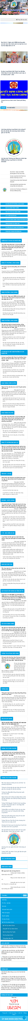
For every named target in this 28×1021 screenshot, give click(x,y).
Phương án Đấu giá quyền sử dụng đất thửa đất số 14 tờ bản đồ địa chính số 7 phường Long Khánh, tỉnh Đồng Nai (14, 613)
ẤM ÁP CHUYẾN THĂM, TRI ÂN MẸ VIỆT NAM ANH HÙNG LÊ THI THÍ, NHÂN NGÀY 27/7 (14, 726)
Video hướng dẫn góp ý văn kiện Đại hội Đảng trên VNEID (13, 902)
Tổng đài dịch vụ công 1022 (12, 223)
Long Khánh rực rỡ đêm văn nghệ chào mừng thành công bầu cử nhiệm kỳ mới (13, 493)
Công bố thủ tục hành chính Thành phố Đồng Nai (13, 101)
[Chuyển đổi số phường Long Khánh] (3, 204)
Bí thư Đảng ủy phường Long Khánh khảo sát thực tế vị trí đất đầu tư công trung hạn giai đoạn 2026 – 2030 (14, 285)
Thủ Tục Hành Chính (8, 949)
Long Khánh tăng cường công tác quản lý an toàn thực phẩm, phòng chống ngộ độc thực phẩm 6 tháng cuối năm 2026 (14, 769)
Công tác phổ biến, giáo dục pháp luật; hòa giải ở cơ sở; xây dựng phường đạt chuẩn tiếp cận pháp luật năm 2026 (14, 678)
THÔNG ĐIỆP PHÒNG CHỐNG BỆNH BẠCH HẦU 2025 (13, 888)
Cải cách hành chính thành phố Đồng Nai (16, 219)
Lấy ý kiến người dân (10, 215)
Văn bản (4, 921)
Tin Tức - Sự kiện (6, 917)
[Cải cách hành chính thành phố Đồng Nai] (3, 219)
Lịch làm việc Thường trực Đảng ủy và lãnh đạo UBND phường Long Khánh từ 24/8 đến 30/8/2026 (14, 159)
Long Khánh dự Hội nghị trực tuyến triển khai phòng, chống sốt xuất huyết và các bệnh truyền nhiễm (13, 538)
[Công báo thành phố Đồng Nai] (3, 231)
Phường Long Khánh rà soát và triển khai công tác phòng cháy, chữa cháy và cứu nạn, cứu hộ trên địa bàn (14, 338)
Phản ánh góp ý (6, 927)
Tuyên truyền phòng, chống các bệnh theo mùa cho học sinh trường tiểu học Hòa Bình (13, 557)
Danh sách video (7, 881)
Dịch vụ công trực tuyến (12, 208)
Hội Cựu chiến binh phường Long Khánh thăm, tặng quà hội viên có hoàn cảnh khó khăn (14, 376)
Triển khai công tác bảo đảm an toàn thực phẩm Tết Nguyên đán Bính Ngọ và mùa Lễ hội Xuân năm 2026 (13, 684)
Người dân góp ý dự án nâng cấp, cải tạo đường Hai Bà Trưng (13, 435)
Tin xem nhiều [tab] (11, 107)
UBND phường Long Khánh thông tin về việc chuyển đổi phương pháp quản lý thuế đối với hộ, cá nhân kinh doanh (14, 644)
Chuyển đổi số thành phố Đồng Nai (14, 227)
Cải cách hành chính (7, 924)
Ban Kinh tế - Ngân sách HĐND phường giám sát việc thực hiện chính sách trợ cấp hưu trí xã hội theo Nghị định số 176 (14, 43)
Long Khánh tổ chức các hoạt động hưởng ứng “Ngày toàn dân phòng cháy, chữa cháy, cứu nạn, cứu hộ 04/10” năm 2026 (13, 756)
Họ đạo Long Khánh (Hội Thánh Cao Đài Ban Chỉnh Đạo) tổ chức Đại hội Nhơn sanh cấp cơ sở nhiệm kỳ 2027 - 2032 (13, 72)
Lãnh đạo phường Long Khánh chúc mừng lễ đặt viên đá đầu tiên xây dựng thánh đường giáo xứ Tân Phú (13, 130)
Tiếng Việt (19, 1)
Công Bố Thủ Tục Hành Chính (10, 943)
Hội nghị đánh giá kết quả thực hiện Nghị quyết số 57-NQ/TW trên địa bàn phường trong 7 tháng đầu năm (14, 279)
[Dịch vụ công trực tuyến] (3, 208)
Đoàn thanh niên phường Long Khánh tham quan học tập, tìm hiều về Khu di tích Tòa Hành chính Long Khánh (13, 479)
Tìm (25, 910)
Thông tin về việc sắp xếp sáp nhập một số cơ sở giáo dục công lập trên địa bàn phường (14, 582)
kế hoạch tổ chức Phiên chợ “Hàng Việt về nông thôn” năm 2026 (13, 461)
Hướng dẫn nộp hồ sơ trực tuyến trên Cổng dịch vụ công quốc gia (13, 897)
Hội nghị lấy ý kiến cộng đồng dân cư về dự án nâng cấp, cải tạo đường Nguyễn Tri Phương (13, 431)
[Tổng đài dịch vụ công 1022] (3, 223)
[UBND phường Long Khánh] (14, 4)
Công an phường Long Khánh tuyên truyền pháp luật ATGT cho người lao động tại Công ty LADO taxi (13, 525)
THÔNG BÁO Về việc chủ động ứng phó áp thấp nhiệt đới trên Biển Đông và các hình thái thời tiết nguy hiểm (14, 714)
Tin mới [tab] (3, 107)
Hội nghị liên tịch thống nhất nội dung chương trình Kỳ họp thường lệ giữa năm (14, 309)
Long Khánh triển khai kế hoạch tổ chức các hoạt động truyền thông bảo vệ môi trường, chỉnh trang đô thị (14, 399)
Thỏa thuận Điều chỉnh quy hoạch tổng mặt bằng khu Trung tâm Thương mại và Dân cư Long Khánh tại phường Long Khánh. (14, 619)
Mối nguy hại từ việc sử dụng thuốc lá (11, 885)
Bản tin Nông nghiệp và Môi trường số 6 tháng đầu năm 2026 (14, 774)
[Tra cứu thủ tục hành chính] (3, 212)
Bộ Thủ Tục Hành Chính (8, 937)
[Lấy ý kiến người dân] (3, 215)
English (25, 1)
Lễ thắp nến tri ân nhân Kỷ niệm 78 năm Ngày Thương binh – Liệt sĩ (13, 737)
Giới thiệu (4, 914)
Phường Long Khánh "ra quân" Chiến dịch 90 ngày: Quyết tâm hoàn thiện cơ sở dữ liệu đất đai (14, 649)
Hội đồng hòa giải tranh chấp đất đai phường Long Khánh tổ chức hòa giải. (14, 313)
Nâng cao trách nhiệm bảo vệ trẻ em (13, 893)
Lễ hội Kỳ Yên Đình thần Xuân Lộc (10, 490)
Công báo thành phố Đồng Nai (13, 231)
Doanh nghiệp (5, 930)
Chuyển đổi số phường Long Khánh (14, 204)
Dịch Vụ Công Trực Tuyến (9, 946)
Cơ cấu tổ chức (5, 933)
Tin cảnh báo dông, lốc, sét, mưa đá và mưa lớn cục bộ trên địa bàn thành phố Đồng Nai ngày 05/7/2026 (13, 708)
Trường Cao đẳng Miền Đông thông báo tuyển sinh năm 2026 (14, 587)
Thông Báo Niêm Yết (8, 953)
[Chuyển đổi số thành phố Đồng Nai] (3, 227)
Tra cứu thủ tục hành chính (12, 211)
